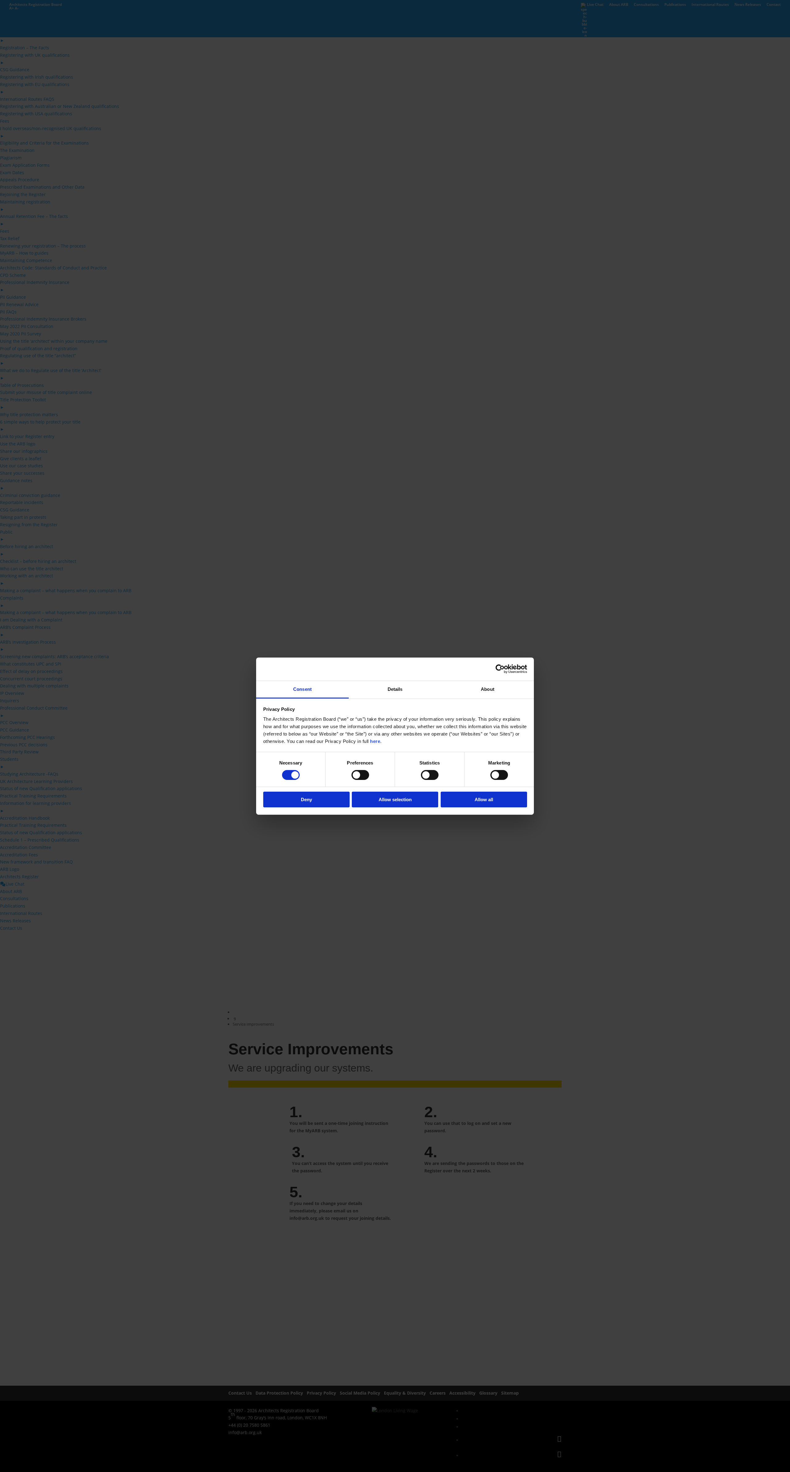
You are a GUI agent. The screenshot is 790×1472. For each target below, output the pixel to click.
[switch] (360, 775)
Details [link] (395, 688)
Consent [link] (302, 688)
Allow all (484, 799)
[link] (500, 669)
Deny (306, 799)
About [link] (487, 688)
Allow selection (395, 799)
